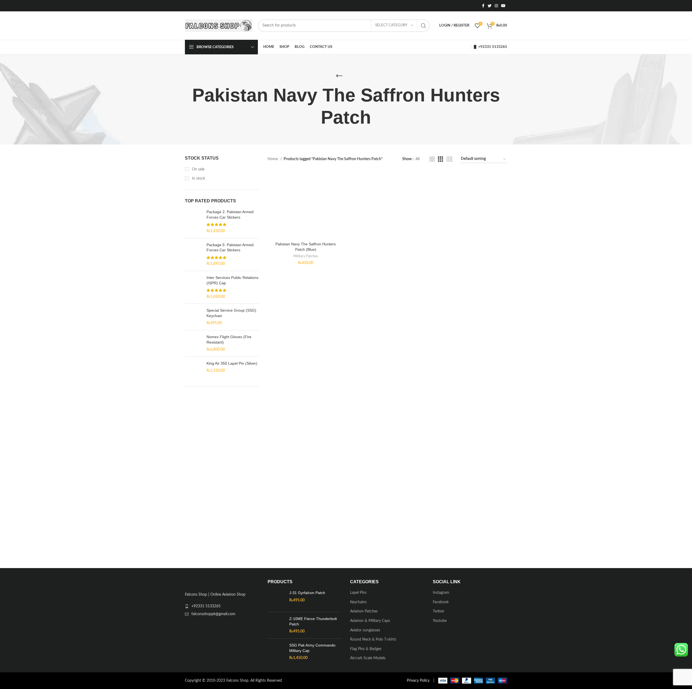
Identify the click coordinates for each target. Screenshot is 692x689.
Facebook (441, 603)
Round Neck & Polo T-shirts (373, 640)
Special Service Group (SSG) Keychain (231, 313)
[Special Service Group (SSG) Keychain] (193, 317)
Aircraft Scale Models (367, 659)
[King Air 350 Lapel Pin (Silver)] (193, 370)
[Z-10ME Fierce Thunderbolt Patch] (276, 626)
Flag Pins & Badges (365, 650)
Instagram (441, 594)
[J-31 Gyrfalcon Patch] (276, 600)
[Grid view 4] (449, 159)
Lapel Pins (358, 594)
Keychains (358, 603)
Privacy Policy (418, 681)
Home (273, 159)
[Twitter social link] (489, 5)
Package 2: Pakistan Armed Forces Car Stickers (230, 214)
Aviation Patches (364, 612)
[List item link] (222, 609)
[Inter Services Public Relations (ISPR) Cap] (193, 287)
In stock (198, 178)
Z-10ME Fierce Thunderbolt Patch (313, 622)
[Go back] (339, 76)
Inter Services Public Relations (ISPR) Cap (232, 280)
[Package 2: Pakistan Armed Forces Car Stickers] (193, 221)
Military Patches (305, 256)
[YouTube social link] (503, 5)
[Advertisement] (222, 477)
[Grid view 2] (432, 159)
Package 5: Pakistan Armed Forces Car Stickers (230, 247)
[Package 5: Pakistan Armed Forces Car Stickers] (193, 254)
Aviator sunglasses (365, 631)
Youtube (440, 622)
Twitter (438, 612)
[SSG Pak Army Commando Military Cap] (276, 653)
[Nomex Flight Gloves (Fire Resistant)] (193, 343)
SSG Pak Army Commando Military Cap (312, 649)
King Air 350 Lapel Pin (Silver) (232, 363)
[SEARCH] (423, 25)
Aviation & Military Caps (370, 622)
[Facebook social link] (483, 5)
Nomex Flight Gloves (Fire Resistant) (229, 339)
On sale (197, 169)
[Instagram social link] (496, 5)
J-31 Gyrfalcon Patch (307, 594)
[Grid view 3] (440, 159)
